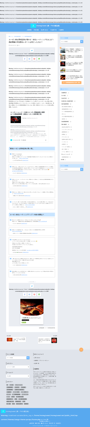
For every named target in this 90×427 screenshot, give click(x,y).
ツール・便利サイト (67, 151)
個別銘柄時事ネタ (67, 109)
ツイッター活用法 (66, 146)
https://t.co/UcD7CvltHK (18, 193)
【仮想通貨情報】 (66, 121)
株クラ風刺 (65, 149)
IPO (63, 114)
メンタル (64, 141)
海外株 (64, 119)
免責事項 (62, 29)
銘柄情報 (29, 29)
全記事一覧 (54, 29)
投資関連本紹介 (66, 157)
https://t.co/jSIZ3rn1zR (42, 221)
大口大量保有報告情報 (67, 116)
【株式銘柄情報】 (66, 104)
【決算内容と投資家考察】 (68, 101)
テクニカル (65, 136)
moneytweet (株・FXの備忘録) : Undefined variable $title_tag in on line (39, 411)
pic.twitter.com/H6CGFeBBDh (32, 250)
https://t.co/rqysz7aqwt (23, 158)
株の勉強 (37, 29)
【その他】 (64, 95)
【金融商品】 (65, 92)
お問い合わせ (45, 29)
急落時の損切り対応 (67, 139)
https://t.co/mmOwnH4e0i (17, 231)
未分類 (63, 159)
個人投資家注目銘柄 (67, 106)
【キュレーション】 (66, 154)
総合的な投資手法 (66, 127)
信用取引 (64, 144)
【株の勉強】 (65, 124)
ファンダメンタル (66, 129)
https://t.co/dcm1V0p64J (30, 204)
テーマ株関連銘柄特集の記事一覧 (71, 82)
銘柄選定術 (65, 132)
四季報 (64, 134)
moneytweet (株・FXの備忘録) (48, 26)
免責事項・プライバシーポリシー (41, 360)
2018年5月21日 (25, 160)
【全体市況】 (65, 98)
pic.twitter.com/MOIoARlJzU (17, 171)
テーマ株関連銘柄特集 (50, 327)
